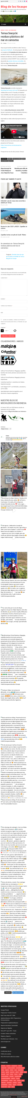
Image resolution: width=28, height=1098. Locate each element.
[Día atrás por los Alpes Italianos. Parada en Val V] (14, 510)
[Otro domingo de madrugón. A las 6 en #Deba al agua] (14, 839)
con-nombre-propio (20, 1068)
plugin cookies (24, 1096)
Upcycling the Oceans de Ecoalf (9, 90)
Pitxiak (7, 1010)
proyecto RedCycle (7, 50)
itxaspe (5, 43)
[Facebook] (19, 1)
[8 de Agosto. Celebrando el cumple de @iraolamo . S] (14, 538)
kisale (7, 1074)
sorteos (19, 1082)
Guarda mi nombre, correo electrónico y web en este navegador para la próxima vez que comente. (14, 321)
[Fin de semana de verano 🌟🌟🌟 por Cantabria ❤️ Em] (14, 949)
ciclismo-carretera (11, 1068)
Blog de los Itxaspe (14, 6)
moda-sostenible (17, 158)
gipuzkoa (12, 1072)
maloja (11, 1074)
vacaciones (20, 1084)
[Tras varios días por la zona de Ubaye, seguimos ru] (14, 620)
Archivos (3, 427)
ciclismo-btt (4, 1068)
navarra (17, 1078)
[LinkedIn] (25, 1)
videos (13, 1086)
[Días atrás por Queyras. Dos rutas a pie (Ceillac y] (14, 592)
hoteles (21, 1072)
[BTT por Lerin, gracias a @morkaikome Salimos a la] (14, 867)
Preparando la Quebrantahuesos (9, 1023)
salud (23, 1080)
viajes (9, 1086)
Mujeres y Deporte (6, 1036)
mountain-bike (18, 1076)
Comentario (4, 278)
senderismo (9, 1082)
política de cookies (13, 1094)
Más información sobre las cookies (10, 1056)
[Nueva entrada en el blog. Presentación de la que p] (14, 730)
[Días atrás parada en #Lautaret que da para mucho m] (14, 565)
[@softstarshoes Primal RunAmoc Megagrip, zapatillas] (14, 647)
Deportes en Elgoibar (6, 1028)
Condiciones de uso (6, 1051)
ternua (11, 160)
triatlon (10, 1084)
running (18, 1080)
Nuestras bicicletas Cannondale (9, 1025)
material (20, 1074)
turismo (14, 1084)
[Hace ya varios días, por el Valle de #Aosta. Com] (14, 483)
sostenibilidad (12, 30)
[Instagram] (23, 1)
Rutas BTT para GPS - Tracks (8, 1031)
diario (3, 1070)
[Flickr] (26, 1)
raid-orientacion (5, 1080)
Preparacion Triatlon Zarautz (8, 1013)
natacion (13, 1078)
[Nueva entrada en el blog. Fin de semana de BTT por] (14, 812)
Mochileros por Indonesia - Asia (9, 1039)
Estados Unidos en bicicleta (8, 1033)
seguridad (3, 1082)
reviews (10, 1080)
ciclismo (20, 1065)
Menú (4, 24)
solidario (15, 1082)
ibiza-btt (3, 1074)
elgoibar (7, 1070)
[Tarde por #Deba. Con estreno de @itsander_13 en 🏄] (14, 702)
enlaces (11, 1070)
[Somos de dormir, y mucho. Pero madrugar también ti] (14, 894)
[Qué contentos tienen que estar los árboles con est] (14, 675)
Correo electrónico (7, 305)
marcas (3, 30)
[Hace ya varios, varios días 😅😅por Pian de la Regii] (14, 455)
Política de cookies (6, 1054)
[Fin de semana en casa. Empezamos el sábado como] (14, 922)
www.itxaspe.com (5, 1041)
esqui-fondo (20, 1070)
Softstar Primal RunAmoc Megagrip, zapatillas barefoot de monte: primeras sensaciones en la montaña (13, 373)
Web (2, 312)
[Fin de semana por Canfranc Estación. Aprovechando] (14, 757)
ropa (6, 30)
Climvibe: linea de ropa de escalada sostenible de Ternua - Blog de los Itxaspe (15, 256)
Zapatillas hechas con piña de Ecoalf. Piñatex (13, 235)
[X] (21, 1)
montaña (11, 1076)
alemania (3, 1065)
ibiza (25, 1072)
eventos (3, 1072)
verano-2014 (4, 1086)
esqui (16, 1070)
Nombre (3, 299)
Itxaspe (3, 1010)
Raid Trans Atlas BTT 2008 (8, 1015)
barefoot (8, 1065)
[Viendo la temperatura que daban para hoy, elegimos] (14, 784)
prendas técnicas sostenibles (16, 61)
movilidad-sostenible (6, 1078)
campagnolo (14, 1065)
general (7, 1072)
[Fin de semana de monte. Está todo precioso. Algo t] (14, 976)
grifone (17, 1072)
